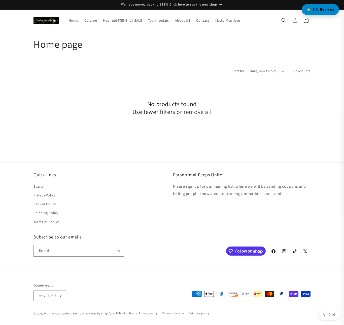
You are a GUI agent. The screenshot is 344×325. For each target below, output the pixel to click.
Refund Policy (44, 204)
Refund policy (125, 313)
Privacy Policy (44, 195)
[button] (283, 20)
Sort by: (238, 71)
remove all (198, 112)
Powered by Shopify (98, 313)
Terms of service (173, 313)
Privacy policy (148, 313)
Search (39, 186)
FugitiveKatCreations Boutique (64, 313)
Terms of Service (46, 222)
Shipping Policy (45, 213)
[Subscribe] (118, 251)
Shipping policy (199, 313)
